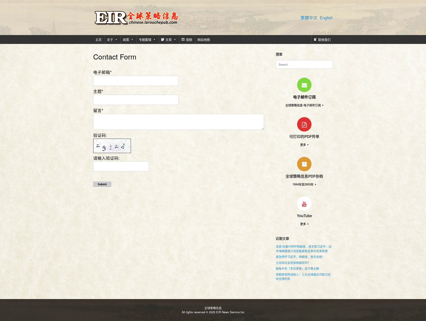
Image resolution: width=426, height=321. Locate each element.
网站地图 (203, 39)
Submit (102, 184)
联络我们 (324, 39)
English (326, 17)
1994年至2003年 (303, 184)
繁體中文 (309, 17)
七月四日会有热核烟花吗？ (293, 262)
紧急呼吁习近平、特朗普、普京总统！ (300, 256)
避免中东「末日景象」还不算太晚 (297, 268)
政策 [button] (126, 39)
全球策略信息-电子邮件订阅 (303, 105)
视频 (189, 39)
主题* (98, 91)
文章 (169, 39)
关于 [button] (110, 39)
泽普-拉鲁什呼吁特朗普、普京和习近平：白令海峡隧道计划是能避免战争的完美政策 (303, 248)
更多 (303, 144)
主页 (98, 39)
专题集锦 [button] (145, 39)
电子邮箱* (102, 72)
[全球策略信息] (136, 17)
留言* (98, 110)
